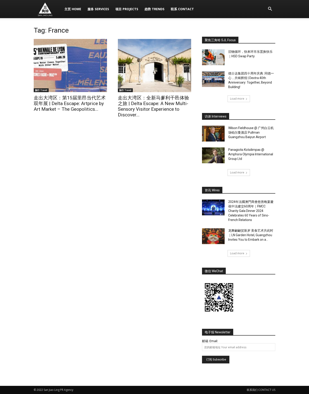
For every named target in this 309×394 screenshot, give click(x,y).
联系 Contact (182, 9)
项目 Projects (126, 9)
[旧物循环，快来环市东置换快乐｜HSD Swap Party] (213, 57)
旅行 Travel (41, 90)
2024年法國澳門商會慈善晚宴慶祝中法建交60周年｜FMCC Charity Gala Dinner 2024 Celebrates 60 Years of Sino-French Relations (250, 211)
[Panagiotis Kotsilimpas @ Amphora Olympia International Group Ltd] (213, 155)
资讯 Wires (212, 190)
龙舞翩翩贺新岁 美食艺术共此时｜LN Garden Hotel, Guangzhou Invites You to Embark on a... (250, 235)
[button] (269, 9)
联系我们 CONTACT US (261, 390)
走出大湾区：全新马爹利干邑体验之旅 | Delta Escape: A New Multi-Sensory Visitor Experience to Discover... (153, 106)
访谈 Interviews (215, 116)
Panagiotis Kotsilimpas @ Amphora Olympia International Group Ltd (250, 154)
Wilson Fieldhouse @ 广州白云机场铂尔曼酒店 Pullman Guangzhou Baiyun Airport (251, 132)
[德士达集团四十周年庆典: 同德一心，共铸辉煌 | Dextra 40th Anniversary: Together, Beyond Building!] (213, 79)
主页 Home (72, 9)
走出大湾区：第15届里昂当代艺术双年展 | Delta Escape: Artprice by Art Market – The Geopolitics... (70, 103)
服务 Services (98, 9)
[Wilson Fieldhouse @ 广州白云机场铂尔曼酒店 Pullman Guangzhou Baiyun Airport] (213, 134)
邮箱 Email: (210, 341)
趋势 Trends (154, 9)
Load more (237, 99)
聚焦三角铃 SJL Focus (220, 40)
